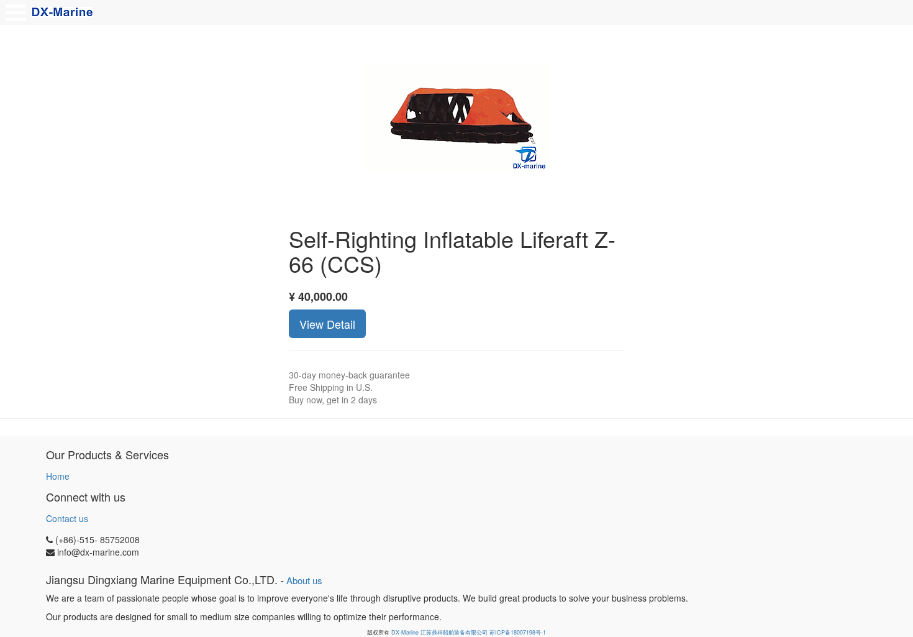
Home (58, 476)
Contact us (67, 518)
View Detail (327, 324)
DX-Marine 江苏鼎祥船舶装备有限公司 (439, 632)
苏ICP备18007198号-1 (517, 632)
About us (304, 580)
